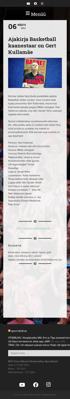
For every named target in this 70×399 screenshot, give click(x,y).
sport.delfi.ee (19, 330)
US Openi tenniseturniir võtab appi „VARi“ (29, 341)
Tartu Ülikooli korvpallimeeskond (32, 228)
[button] (35, 14)
